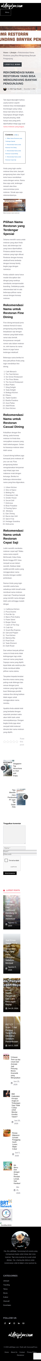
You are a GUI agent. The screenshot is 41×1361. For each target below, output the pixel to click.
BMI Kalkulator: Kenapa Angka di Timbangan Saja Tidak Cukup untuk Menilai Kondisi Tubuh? (16, 1105)
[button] (3, 19)
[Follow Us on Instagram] (14, 1323)
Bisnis (17, 64)
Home (5, 53)
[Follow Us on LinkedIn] (19, 1323)
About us (14, 1352)
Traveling (6, 1285)
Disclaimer (20, 1355)
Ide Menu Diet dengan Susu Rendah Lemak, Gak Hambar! (17, 1174)
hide (16, 135)
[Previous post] (3, 768)
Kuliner (5, 1297)
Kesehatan (7, 1305)
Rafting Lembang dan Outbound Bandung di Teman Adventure (11, 910)
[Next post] (26, 797)
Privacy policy (32, 1352)
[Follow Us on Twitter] (9, 1323)
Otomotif (6, 1301)
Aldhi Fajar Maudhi (16, 89)
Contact (22, 1352)
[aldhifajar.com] (11, 8)
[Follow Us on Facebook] (5, 1323)
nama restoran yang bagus (13, 127)
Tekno (5, 1289)
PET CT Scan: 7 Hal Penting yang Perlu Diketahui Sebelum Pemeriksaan (11, 1033)
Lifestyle (13, 53)
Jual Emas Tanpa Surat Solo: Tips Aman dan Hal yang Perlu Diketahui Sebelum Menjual (11, 951)
